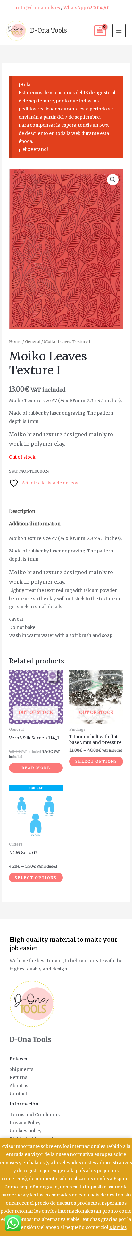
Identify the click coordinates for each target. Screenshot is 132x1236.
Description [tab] (22, 511)
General (32, 341)
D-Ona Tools (48, 30)
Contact (18, 1094)
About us (19, 1086)
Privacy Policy (25, 1123)
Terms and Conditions (35, 1115)
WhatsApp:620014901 (86, 8)
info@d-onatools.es (38, 8)
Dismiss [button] (118, 1227)
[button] (113, 179)
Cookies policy (26, 1131)
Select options (96, 761)
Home (15, 341)
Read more (35, 768)
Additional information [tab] (35, 524)
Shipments (21, 1069)
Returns (18, 1077)
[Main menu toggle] (119, 30)
